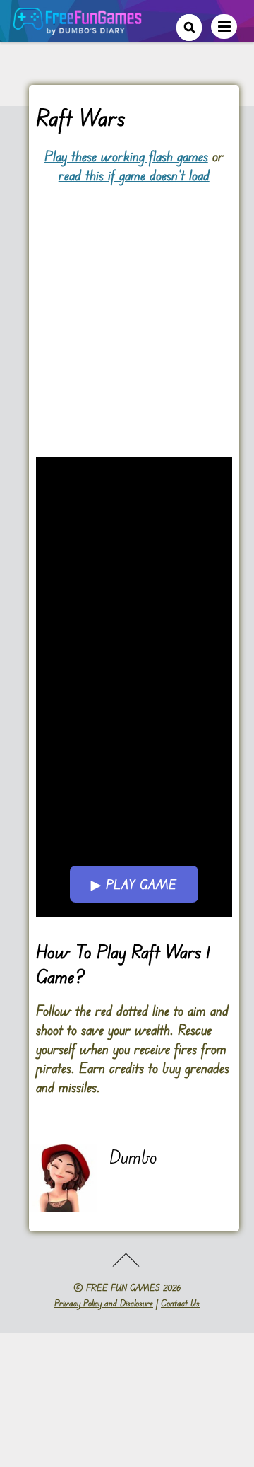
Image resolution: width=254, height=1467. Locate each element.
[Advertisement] (127, 312)
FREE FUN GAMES (123, 1287)
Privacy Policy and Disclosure (103, 1303)
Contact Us (180, 1303)
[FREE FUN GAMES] (78, 27)
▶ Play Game (134, 884)
